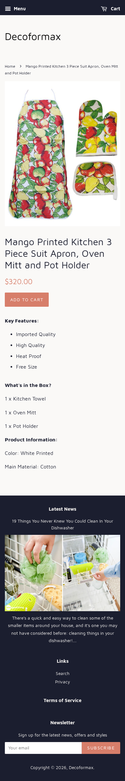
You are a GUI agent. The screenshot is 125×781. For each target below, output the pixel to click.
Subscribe (101, 747)
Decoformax (81, 767)
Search (63, 673)
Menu (19, 8)
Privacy (62, 681)
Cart (115, 8)
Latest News (62, 509)
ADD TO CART (26, 299)
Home (10, 66)
